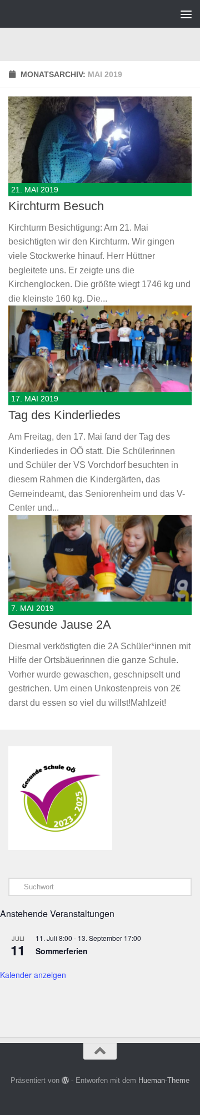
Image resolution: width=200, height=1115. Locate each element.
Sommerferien (62, 950)
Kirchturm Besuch (56, 206)
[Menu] (186, 14)
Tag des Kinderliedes (64, 415)
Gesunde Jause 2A (59, 625)
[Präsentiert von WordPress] (65, 1080)
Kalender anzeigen (33, 974)
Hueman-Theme (163, 1080)
